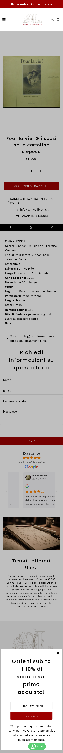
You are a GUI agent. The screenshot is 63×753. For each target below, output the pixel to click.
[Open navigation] (9, 19)
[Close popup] (58, 653)
